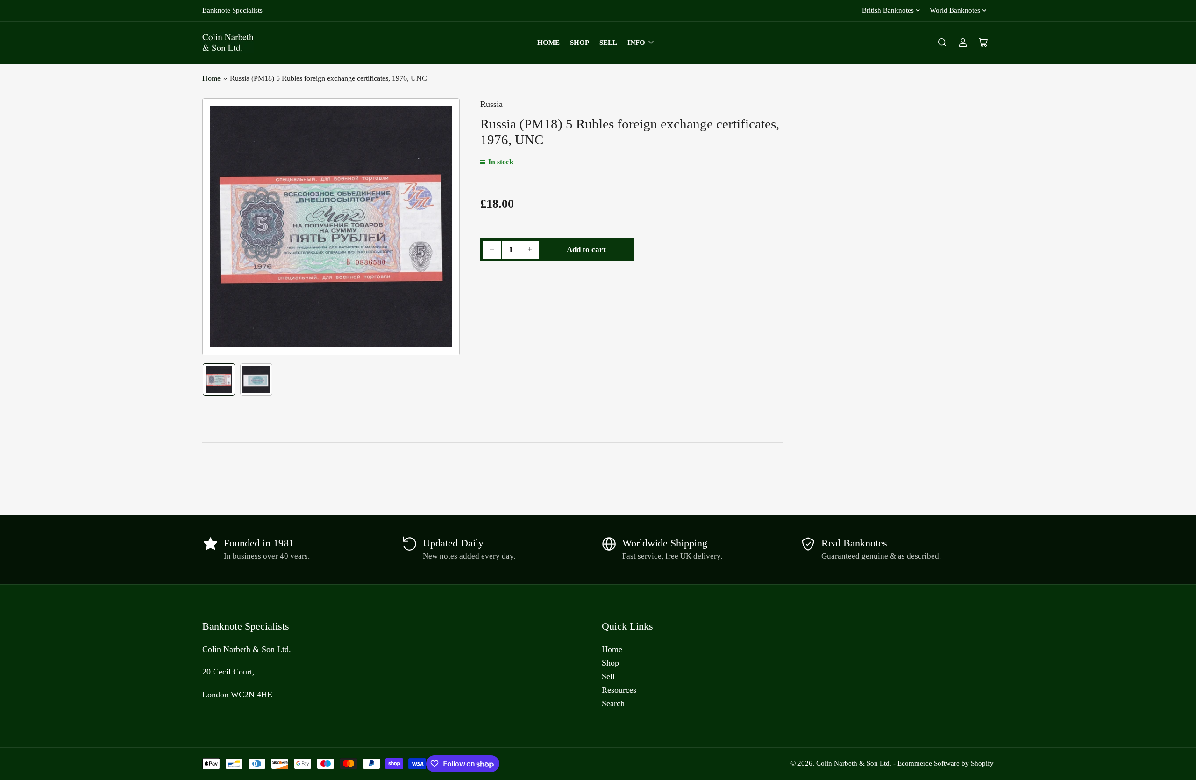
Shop (579, 42)
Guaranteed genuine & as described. (881, 556)
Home (548, 42)
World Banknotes (955, 10)
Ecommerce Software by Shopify (945, 763)
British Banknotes (888, 10)
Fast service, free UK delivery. (672, 556)
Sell (608, 42)
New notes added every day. (469, 556)
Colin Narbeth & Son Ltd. (853, 763)
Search (613, 703)
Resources (619, 690)
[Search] (942, 42)
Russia (491, 104)
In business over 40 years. (267, 556)
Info (636, 42)
